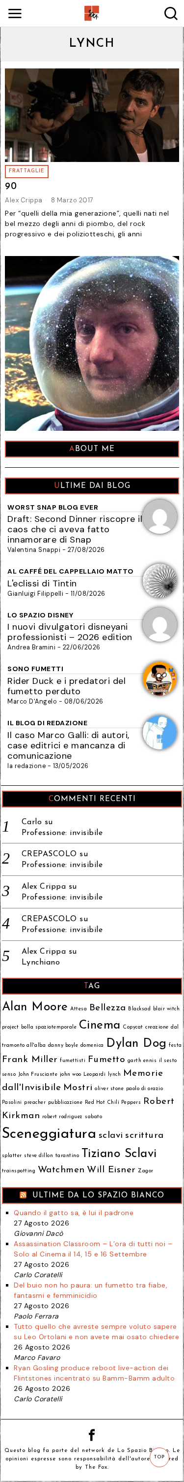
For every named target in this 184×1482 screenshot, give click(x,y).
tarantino (67, 1156)
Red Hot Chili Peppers (113, 1102)
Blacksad (139, 1009)
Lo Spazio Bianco (143, 1450)
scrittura (144, 1135)
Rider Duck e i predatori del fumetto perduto (66, 686)
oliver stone (109, 1089)
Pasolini (12, 1102)
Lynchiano (41, 963)
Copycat (133, 1027)
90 (11, 187)
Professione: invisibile (62, 833)
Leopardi (94, 1074)
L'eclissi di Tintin (42, 583)
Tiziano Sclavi (119, 1154)
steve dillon (38, 1156)
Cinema (100, 1025)
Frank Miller (30, 1059)
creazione (157, 1027)
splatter (12, 1156)
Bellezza (107, 1008)
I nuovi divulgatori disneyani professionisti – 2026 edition (69, 632)
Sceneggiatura (49, 1134)
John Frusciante (38, 1074)
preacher (35, 1102)
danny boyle (63, 1045)
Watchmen (61, 1170)
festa (175, 1045)
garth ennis (142, 1060)
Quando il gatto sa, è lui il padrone (73, 1212)
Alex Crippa (24, 200)
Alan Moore (35, 1007)
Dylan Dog (136, 1044)
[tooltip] (92, 1435)
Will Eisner (111, 1170)
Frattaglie (27, 171)
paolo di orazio (144, 1089)
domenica (92, 1045)
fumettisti (72, 1060)
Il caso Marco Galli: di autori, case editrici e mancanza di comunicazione (68, 745)
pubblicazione (65, 1102)
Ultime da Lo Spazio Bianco (98, 1195)
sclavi (111, 1135)
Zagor (146, 1171)
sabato (93, 1117)
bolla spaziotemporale (49, 1027)
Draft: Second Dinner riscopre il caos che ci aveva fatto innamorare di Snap (74, 529)
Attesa (78, 1009)
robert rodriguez (62, 1117)
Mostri (78, 1088)
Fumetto (107, 1059)
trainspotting (19, 1171)
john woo (70, 1074)
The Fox (96, 1467)
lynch (114, 1074)
